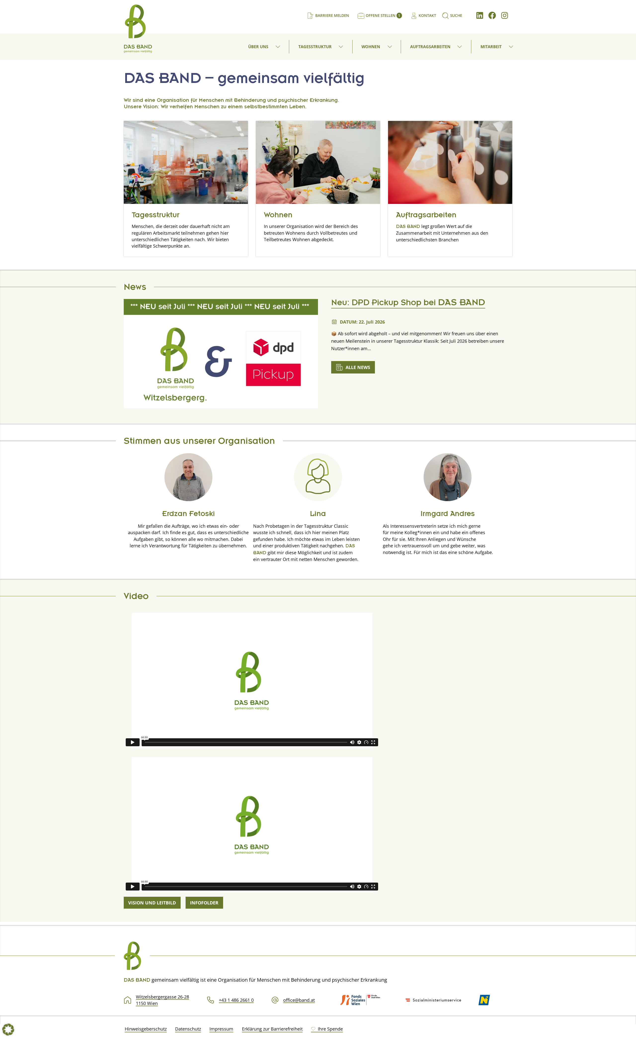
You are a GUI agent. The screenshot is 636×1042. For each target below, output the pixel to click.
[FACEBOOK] (492, 15)
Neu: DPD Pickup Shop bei (408, 304)
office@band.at (299, 1000)
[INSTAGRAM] (504, 15)
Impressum (221, 1029)
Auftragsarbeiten (426, 216)
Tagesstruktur (155, 216)
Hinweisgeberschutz (146, 1029)
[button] (278, 46)
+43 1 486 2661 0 (236, 1000)
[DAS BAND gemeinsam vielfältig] (138, 28)
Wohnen (278, 216)
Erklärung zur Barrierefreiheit (272, 1029)
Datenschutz (188, 1029)
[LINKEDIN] (479, 15)
